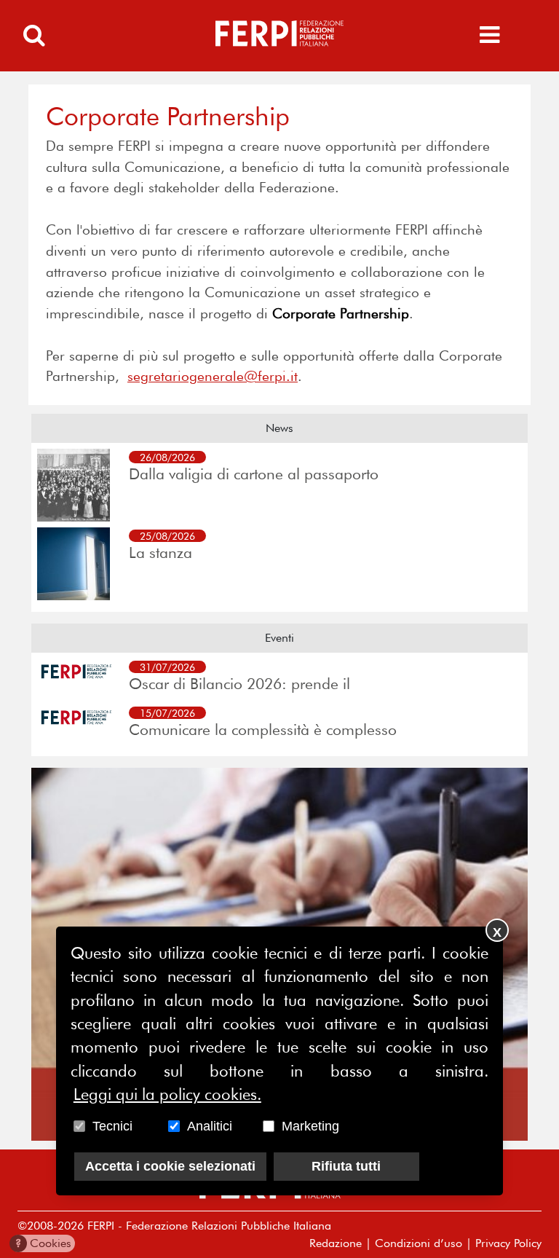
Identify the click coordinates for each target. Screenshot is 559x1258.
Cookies (43, 1243)
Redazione (335, 1243)
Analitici (209, 1126)
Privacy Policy (508, 1243)
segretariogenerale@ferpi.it (212, 376)
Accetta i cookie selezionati (170, 1166)
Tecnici (112, 1126)
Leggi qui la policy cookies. (167, 1094)
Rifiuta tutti (346, 1166)
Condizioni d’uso (418, 1243)
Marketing (310, 1126)
